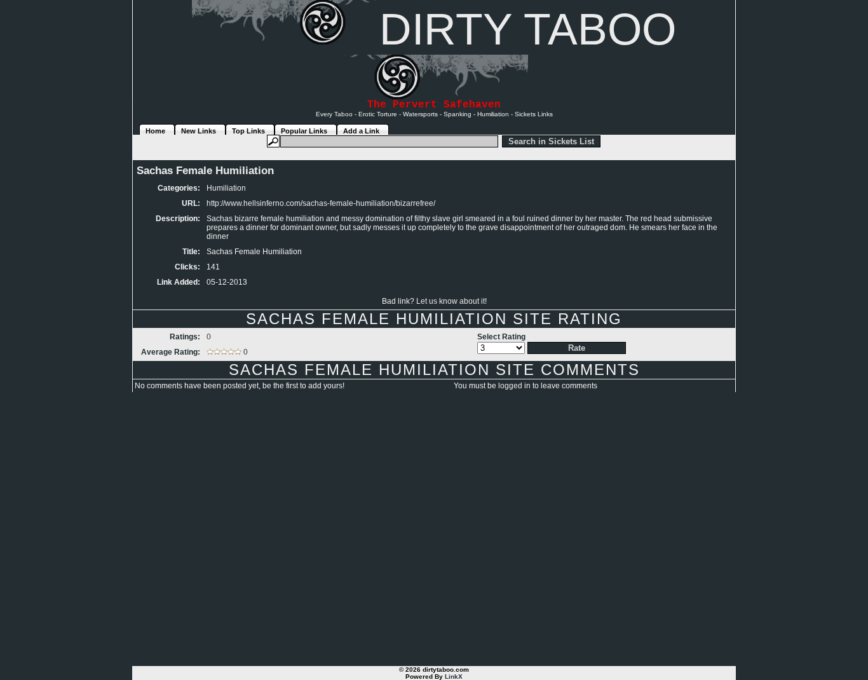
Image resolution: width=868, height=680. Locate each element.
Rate (576, 348)
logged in (514, 385)
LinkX (454, 676)
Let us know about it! (451, 301)
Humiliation (226, 188)
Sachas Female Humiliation (205, 170)
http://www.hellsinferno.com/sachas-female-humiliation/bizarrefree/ (321, 203)
